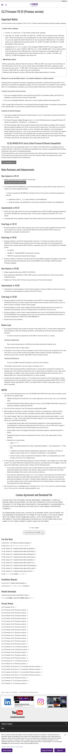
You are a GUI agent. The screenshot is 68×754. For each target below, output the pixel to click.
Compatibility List (10, 162)
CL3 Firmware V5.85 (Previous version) (13, 613)
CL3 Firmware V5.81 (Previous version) (13, 616)
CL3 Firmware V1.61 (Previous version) (13, 683)
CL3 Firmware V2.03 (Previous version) (13, 678)
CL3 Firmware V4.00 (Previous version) (13, 658)
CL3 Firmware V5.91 (7, 607)
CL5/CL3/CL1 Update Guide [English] (13, 583)
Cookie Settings (7, 750)
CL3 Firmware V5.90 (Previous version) (13, 610)
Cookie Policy (19, 747)
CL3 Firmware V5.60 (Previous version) (13, 624)
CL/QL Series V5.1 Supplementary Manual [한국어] (17, 563)
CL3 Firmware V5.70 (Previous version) (13, 621)
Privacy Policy (11, 747)
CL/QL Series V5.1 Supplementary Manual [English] (17, 548)
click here (4, 743)
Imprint (4, 747)
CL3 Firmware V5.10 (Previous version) (13, 632)
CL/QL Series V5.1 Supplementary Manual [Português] (18, 565)
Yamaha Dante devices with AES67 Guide (14, 595)
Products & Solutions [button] (6, 724)
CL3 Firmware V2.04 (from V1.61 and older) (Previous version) (21, 672)
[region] (34, 743)
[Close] (65, 735)
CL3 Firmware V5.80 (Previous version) (13, 618)
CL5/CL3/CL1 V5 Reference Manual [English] (15, 543)
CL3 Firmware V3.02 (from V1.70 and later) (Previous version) (20, 669)
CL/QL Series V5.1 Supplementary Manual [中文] (16, 571)
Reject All (60, 750)
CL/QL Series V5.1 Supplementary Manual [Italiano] (17, 560)
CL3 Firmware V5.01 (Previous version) (13, 635)
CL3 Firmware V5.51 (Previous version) (13, 627)
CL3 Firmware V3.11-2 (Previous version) (14, 661)
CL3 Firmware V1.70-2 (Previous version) (14, 681)
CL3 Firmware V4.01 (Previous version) (13, 655)
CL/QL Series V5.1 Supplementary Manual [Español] (17, 554)
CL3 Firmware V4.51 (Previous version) (13, 641)
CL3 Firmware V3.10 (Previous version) (13, 664)
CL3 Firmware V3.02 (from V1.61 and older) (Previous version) (21, 666)
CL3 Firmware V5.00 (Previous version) (13, 638)
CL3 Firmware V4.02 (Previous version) (13, 652)
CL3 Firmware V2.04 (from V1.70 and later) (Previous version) (20, 675)
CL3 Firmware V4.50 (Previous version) (13, 644)
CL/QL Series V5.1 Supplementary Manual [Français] (18, 557)
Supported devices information (16, 182)
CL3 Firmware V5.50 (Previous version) (13, 630)
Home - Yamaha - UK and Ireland (9, 692)
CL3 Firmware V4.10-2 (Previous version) (14, 647)
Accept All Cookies (47, 750)
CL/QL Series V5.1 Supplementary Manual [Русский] (18, 568)
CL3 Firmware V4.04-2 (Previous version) (14, 649)
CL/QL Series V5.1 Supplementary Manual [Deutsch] (17, 551)
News (2, 728)
